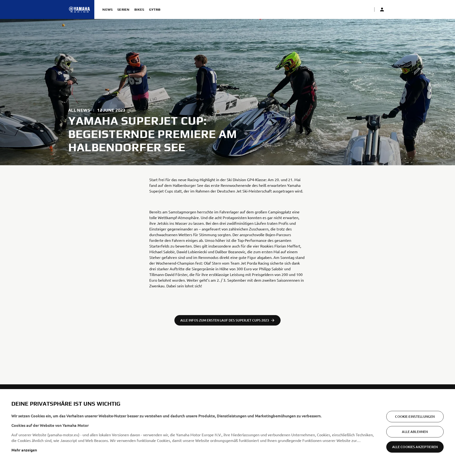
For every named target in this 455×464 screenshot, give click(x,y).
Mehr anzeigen (24, 449)
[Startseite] (79, 9)
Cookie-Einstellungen (415, 416)
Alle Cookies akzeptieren (415, 447)
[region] (227, 426)
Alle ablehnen (415, 431)
